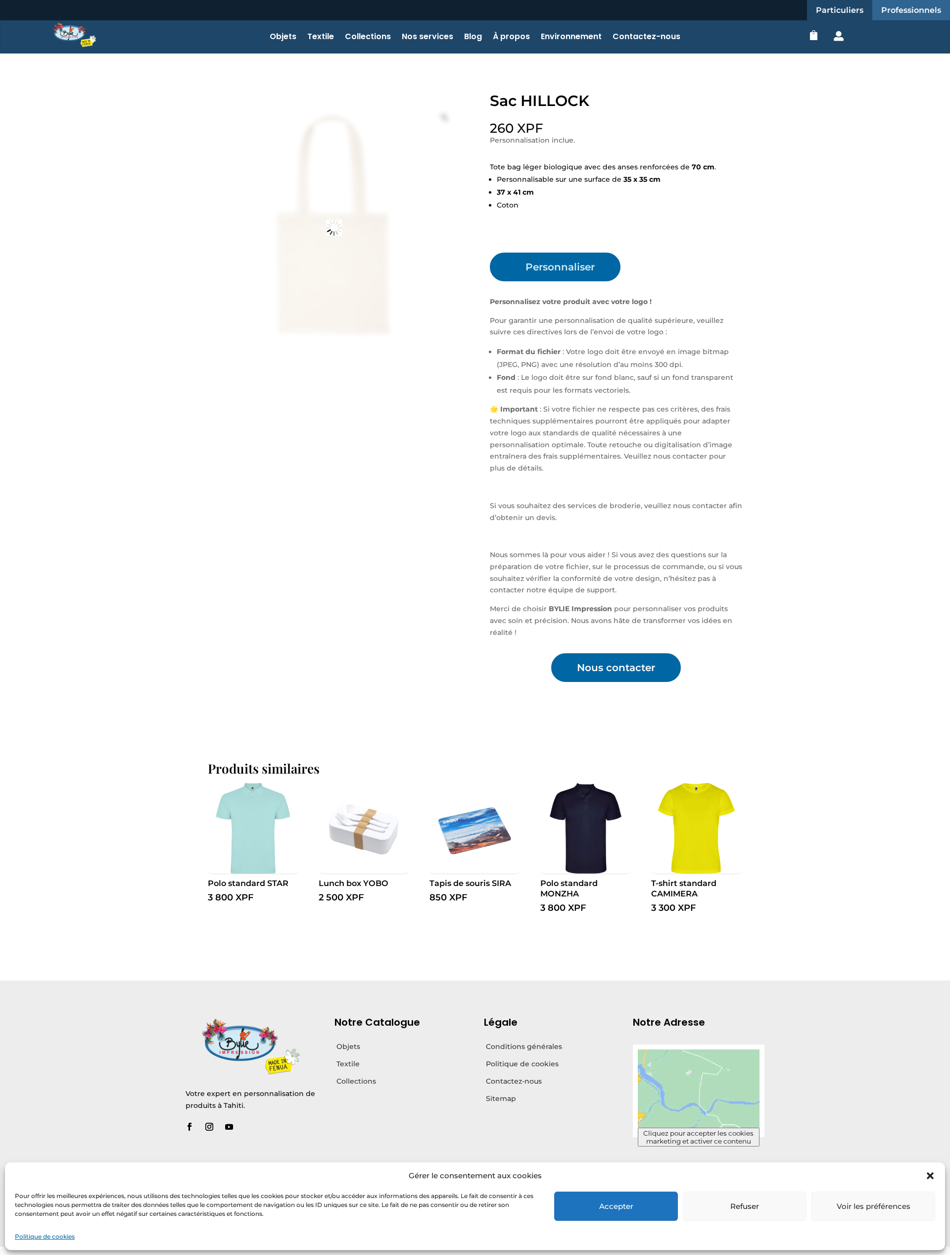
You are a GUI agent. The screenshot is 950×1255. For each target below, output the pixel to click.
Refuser (744, 1206)
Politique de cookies (45, 1236)
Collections (368, 37)
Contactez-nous (646, 37)
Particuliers (839, 10)
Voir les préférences (873, 1206)
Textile (320, 37)
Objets (283, 37)
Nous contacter (616, 668)
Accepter (616, 1206)
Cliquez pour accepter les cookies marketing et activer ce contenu (698, 1137)
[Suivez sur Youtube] (229, 1127)
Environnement (571, 37)
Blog (473, 37)
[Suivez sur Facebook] (189, 1127)
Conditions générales (524, 1046)
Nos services (427, 37)
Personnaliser (560, 267)
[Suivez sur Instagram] (209, 1127)
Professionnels (911, 10)
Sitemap (501, 1098)
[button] (930, 1176)
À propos (511, 37)
